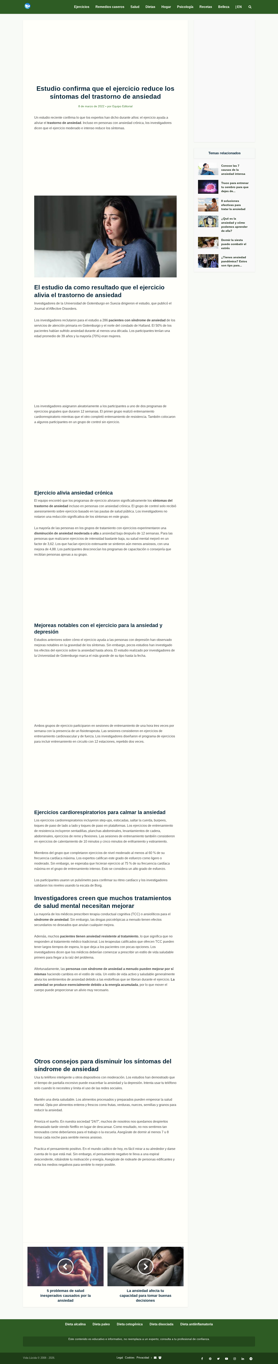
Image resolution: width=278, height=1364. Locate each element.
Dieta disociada (161, 1324)
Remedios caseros (109, 7)
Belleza (223, 7)
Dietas (150, 7)
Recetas (205, 7)
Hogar (166, 7)
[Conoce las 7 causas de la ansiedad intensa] (209, 169)
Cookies (130, 1357)
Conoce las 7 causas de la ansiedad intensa (233, 169)
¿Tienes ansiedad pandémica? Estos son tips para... (234, 261)
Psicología (185, 7)
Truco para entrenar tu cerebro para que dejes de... (234, 187)
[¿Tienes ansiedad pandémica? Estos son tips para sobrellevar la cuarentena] (209, 261)
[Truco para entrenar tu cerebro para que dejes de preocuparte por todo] (209, 187)
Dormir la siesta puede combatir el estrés (233, 244)
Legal (120, 1357)
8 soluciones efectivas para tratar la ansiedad (233, 205)
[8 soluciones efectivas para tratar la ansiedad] (209, 204)
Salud (134, 7)
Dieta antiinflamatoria (196, 1324)
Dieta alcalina (75, 1324)
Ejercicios (81, 7)
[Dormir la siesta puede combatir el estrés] (209, 243)
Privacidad (143, 1357)
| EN (238, 7)
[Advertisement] (105, 50)
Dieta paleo (101, 1324)
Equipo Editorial (122, 106)
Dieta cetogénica (130, 1324)
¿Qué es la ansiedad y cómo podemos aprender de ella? (234, 224)
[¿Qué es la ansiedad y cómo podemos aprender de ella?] (209, 221)
